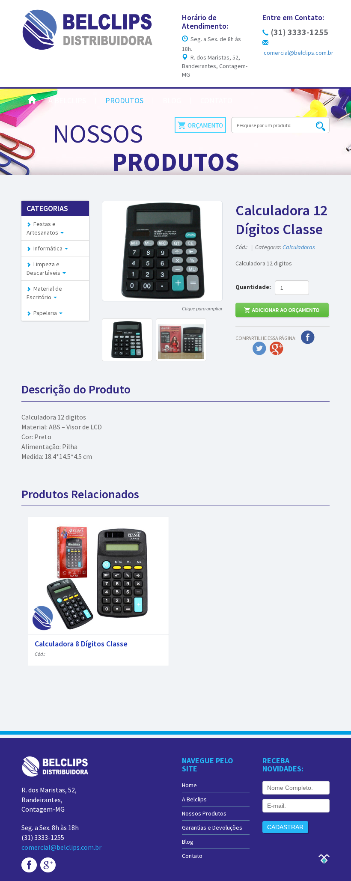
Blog (172, 100)
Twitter (259, 348)
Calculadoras (299, 247)
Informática (47, 248)
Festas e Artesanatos (43, 228)
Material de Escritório (44, 293)
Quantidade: (254, 287)
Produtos (124, 100)
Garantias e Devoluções (212, 827)
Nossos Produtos (204, 813)
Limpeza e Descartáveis (44, 268)
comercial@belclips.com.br (61, 847)
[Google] (48, 864)
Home (189, 785)
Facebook (308, 337)
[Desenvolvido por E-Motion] (324, 858)
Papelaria (44, 313)
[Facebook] (29, 864)
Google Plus (276, 348)
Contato (216, 100)
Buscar (320, 126)
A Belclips (67, 100)
